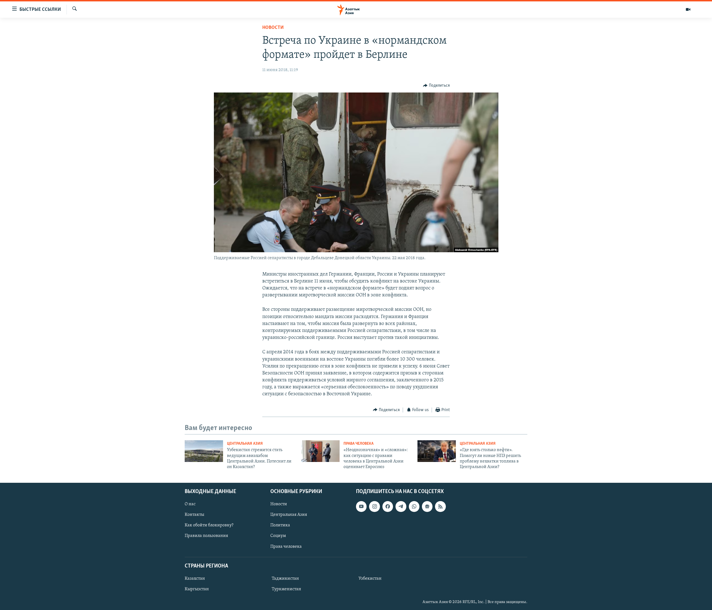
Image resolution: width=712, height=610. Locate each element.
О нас (190, 504)
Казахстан (195, 578)
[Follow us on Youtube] (361, 506)
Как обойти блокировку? (209, 525)
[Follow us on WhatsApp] (414, 506)
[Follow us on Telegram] (400, 506)
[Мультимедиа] (688, 9)
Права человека (358, 444)
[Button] (436, 85)
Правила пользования (206, 536)
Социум (278, 536)
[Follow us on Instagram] (374, 506)
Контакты (194, 514)
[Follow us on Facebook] (387, 506)
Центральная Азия (245, 444)
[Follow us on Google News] (427, 506)
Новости (273, 27)
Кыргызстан (197, 589)
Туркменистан (286, 589)
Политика (280, 525)
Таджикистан (285, 578)
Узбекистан (370, 578)
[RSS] (440, 506)
